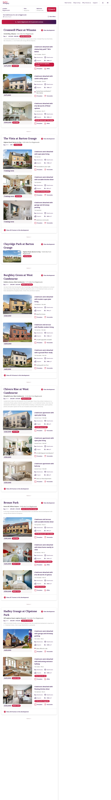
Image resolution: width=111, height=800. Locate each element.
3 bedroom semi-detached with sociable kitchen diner (44, 178)
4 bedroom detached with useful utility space (43, 77)
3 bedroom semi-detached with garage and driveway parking (43, 633)
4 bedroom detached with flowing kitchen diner (43, 688)
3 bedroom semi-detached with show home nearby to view (43, 547)
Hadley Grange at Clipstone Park (20, 613)
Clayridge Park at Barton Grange (19, 245)
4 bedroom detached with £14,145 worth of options (43, 573)
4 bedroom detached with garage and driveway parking (43, 205)
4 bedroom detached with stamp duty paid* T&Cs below (43, 49)
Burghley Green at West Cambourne (18, 276)
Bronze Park (11, 502)
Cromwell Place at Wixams (20, 30)
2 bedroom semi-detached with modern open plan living (43, 299)
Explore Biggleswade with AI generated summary (30, 22)
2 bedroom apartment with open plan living (44, 414)
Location (4, 8)
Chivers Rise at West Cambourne (16, 390)
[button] (28, 9)
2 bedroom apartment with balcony (44, 465)
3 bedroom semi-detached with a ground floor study (43, 351)
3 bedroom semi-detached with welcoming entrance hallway (43, 661)
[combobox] (11, 9)
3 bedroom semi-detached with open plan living (43, 153)
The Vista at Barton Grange (20, 138)
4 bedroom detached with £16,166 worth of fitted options (43, 105)
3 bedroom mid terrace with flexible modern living (44, 326)
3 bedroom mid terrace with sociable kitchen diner (44, 520)
